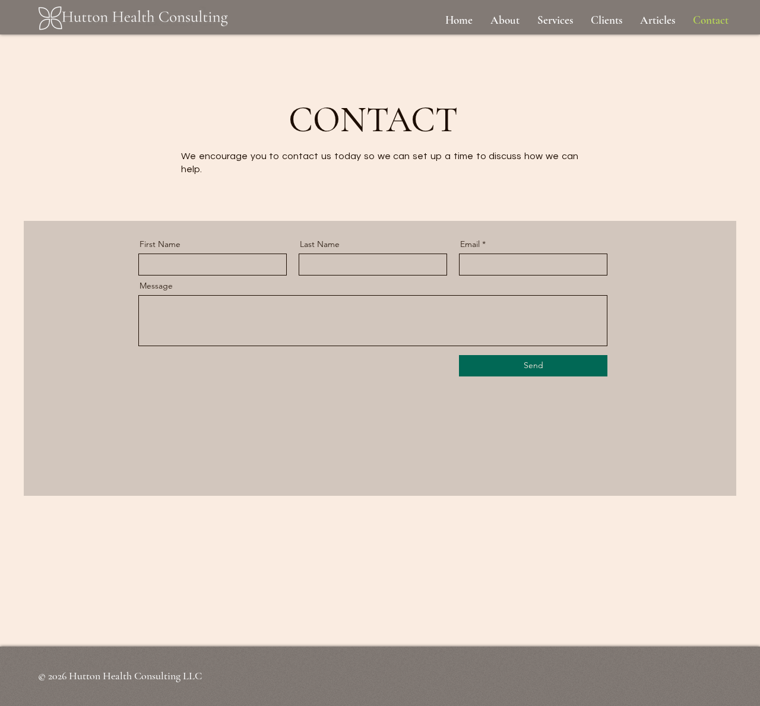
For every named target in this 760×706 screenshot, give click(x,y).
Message (156, 285)
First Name (160, 244)
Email (470, 244)
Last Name (320, 244)
